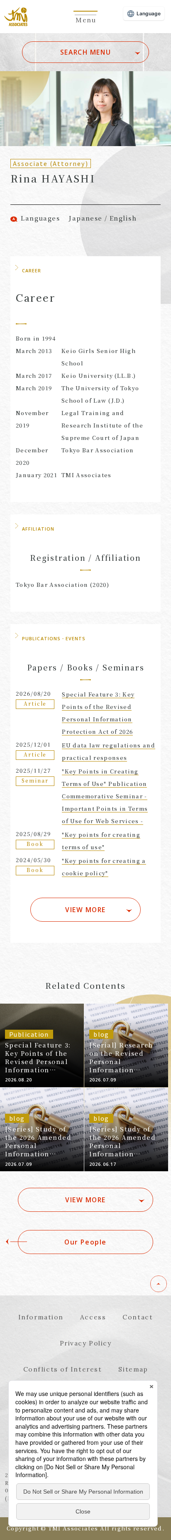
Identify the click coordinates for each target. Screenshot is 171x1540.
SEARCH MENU (85, 52)
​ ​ (85, 24)
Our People (85, 1242)
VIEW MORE (85, 909)
